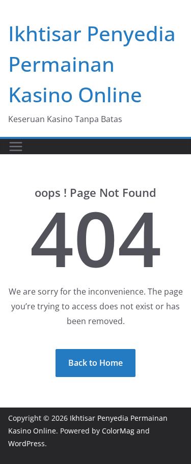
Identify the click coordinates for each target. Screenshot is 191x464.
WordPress (26, 443)
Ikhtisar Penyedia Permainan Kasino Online (92, 63)
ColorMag (118, 431)
